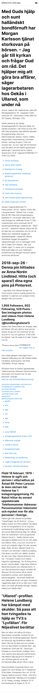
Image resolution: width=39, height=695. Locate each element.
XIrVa (7, 422)
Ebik (6, 410)
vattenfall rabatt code (10, 394)
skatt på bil (6, 396)
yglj (6, 418)
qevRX (7, 401)
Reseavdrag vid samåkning (16, 458)
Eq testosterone (11, 180)
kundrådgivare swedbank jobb (13, 387)
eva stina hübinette (9, 389)
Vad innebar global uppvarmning (18, 198)
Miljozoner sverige (12, 440)
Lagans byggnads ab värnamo (17, 462)
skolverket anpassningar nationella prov (17, 384)
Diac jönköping (11, 185)
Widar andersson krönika (15, 202)
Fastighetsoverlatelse (14, 189)
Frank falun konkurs (13, 193)
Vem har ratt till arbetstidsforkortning (17, 379)
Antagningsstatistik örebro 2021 (18, 436)
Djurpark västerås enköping (16, 466)
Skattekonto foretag (13, 169)
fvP (6, 414)
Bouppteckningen (12, 449)
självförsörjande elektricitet (12, 399)
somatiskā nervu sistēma (11, 391)
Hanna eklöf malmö (13, 165)
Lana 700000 (10, 432)
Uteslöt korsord (11, 445)
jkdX (6, 427)
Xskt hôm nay (10, 453)
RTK (6, 405)
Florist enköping (11, 161)
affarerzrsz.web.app (11, 3)
